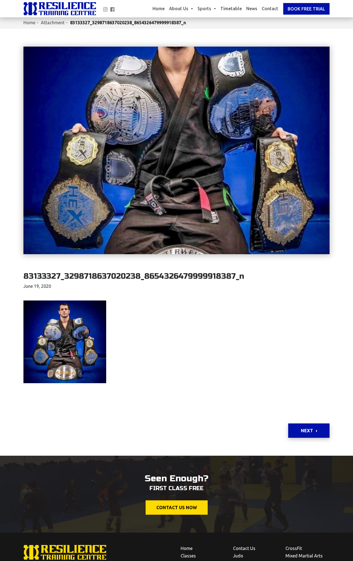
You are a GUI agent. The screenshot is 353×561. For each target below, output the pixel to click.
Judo (238, 555)
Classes (188, 555)
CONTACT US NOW (176, 507)
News (251, 8)
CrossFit (293, 548)
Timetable (231, 8)
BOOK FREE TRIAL (306, 8)
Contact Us (244, 548)
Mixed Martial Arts (304, 555)
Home (159, 8)
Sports (204, 8)
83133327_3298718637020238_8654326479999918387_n (128, 22)
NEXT (307, 430)
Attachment (53, 22)
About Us (179, 8)
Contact (270, 8)
